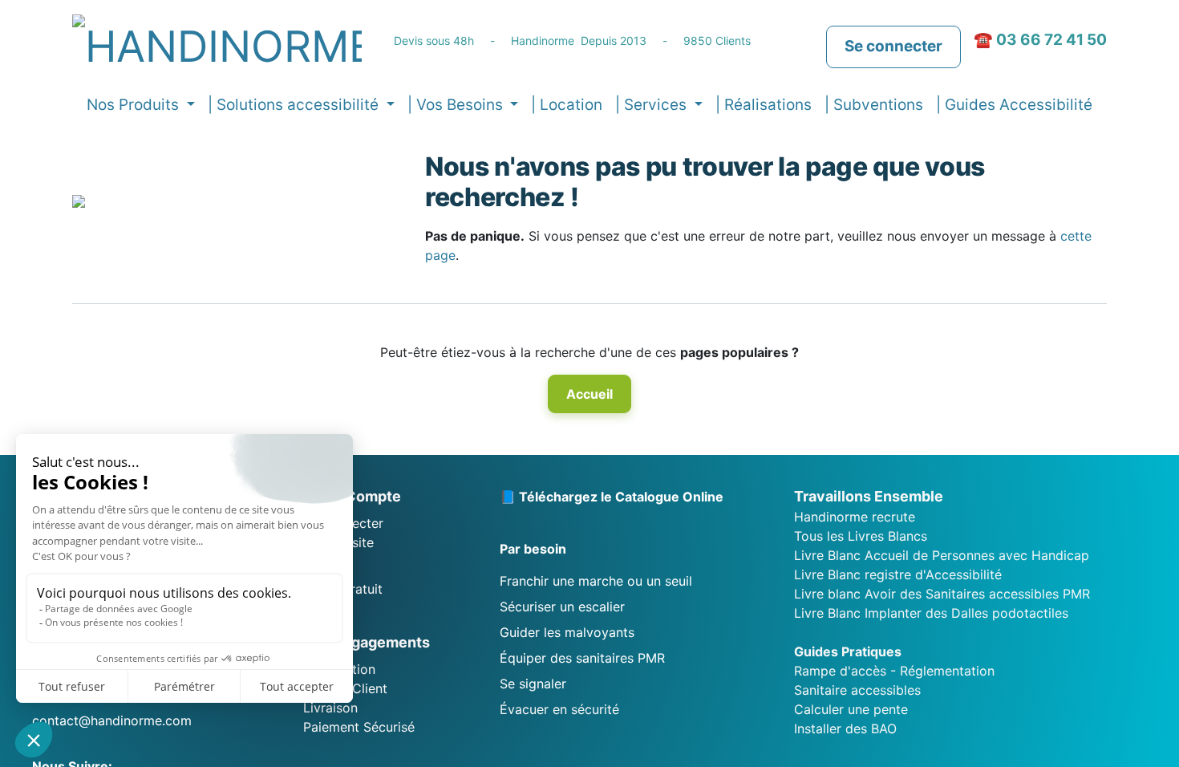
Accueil (589, 394)
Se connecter (893, 46)
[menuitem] (567, 105)
